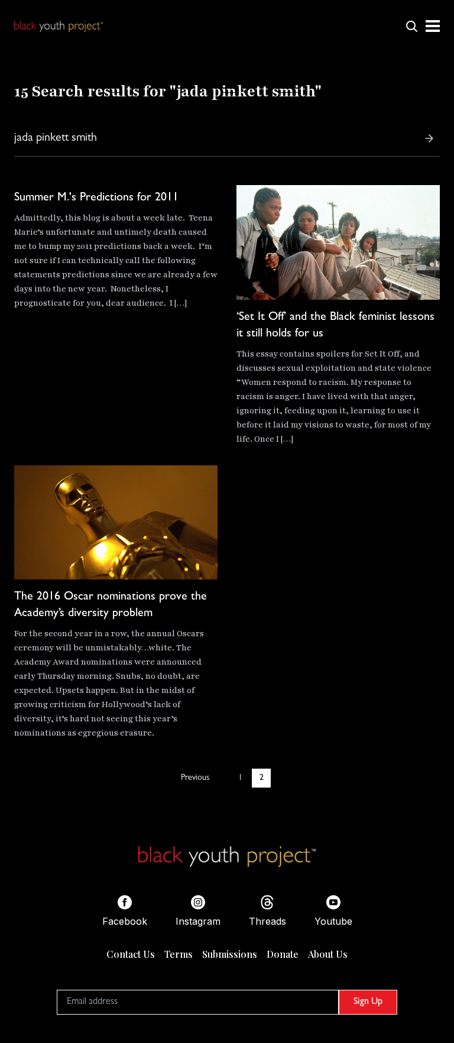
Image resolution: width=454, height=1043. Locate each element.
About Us (328, 954)
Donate (283, 954)
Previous (195, 778)
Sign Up (368, 1002)
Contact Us (130, 954)
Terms (178, 954)
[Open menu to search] (411, 26)
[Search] (429, 138)
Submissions (229, 954)
